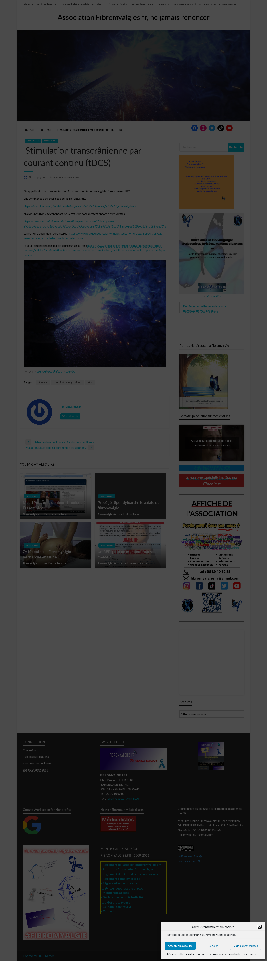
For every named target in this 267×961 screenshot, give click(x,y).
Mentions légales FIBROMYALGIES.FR (204, 954)
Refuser (213, 945)
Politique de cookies (174, 954)
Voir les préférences (246, 945)
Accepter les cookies (180, 945)
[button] (259, 927)
